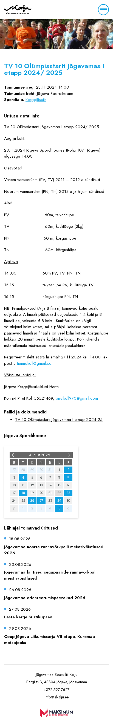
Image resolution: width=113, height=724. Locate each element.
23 (68, 492)
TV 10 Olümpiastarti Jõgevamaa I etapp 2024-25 (59, 419)
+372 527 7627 (56, 689)
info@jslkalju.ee (57, 697)
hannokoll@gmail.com (36, 363)
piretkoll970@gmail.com (77, 398)
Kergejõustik (36, 100)
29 (59, 500)
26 (32, 500)
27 (41, 500)
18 (23, 492)
